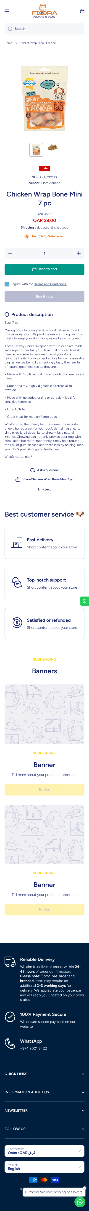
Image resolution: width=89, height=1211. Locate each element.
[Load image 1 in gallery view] (36, 150)
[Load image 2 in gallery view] (53, 147)
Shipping (27, 227)
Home (8, 43)
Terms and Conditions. (50, 284)
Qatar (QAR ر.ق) (21, 1153)
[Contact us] (79, 1201)
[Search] (9, 29)
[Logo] (44, 11)
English (14, 1168)
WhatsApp (31, 1041)
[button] (82, 11)
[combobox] (44, 29)
